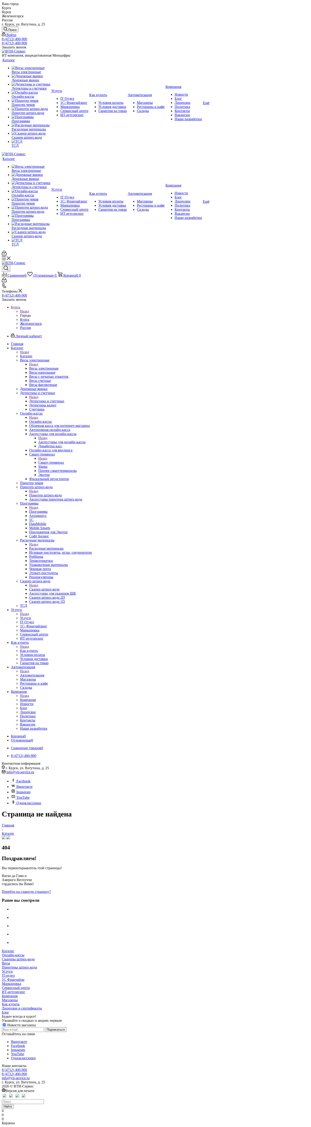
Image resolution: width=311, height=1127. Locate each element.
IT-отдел (8, 975)
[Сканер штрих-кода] (31, 133)
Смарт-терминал (51, 462)
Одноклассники (28, 803)
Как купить (29, 651)
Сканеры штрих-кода (18, 959)
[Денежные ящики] (31, 76)
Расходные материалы (46, 548)
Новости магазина (21, 1025)
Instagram (23, 792)
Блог (5, 1012)
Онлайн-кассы (40, 421)
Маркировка (11, 984)
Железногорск (31, 324)
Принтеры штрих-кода (19, 967)
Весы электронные (44, 368)
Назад (24, 311)
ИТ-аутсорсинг (13, 992)
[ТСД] (31, 142)
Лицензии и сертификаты (22, 1008)
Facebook (23, 781)
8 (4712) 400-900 (14, 39)
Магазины (10, 1000)
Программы (38, 511)
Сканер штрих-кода (44, 589)
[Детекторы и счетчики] (31, 84)
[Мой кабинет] (4, 254)
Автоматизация (32, 675)
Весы (6, 963)
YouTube (23, 797)
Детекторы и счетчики (46, 401)
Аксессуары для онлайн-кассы (62, 442)
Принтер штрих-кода (45, 495)
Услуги (25, 618)
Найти (8, 1106)
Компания (28, 700)
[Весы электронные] (31, 68)
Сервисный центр (16, 988)
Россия (25, 328)
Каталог (26, 356)
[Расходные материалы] (31, 125)
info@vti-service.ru (20, 772)
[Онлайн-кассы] (31, 92)
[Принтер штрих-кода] (31, 109)
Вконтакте (24, 787)
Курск (24, 319)
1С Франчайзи (13, 980)
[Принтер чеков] (31, 101)
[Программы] (31, 117)
